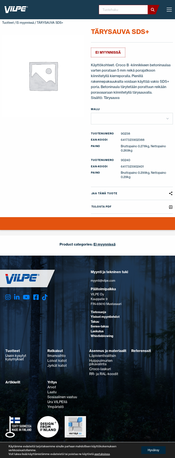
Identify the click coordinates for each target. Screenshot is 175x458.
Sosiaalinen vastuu (62, 397)
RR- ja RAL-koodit (103, 374)
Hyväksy (153, 450)
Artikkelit (12, 382)
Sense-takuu (100, 326)
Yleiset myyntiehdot (105, 317)
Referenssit (141, 351)
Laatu (52, 392)
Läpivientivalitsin (102, 355)
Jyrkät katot (57, 365)
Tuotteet (8, 22)
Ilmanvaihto (56, 355)
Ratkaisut (55, 351)
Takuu (95, 322)
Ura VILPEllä (57, 402)
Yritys (52, 382)
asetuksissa (102, 454)
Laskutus (97, 331)
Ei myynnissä (25, 22)
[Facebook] (36, 297)
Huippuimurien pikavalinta (100, 362)
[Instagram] (8, 297)
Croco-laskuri (100, 369)
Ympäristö (55, 407)
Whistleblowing (102, 336)
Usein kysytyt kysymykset (15, 357)
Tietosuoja (98, 312)
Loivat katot (57, 360)
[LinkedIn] (16, 297)
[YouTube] (26, 297)
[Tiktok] (44, 297)
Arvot (51, 387)
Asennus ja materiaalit (107, 351)
